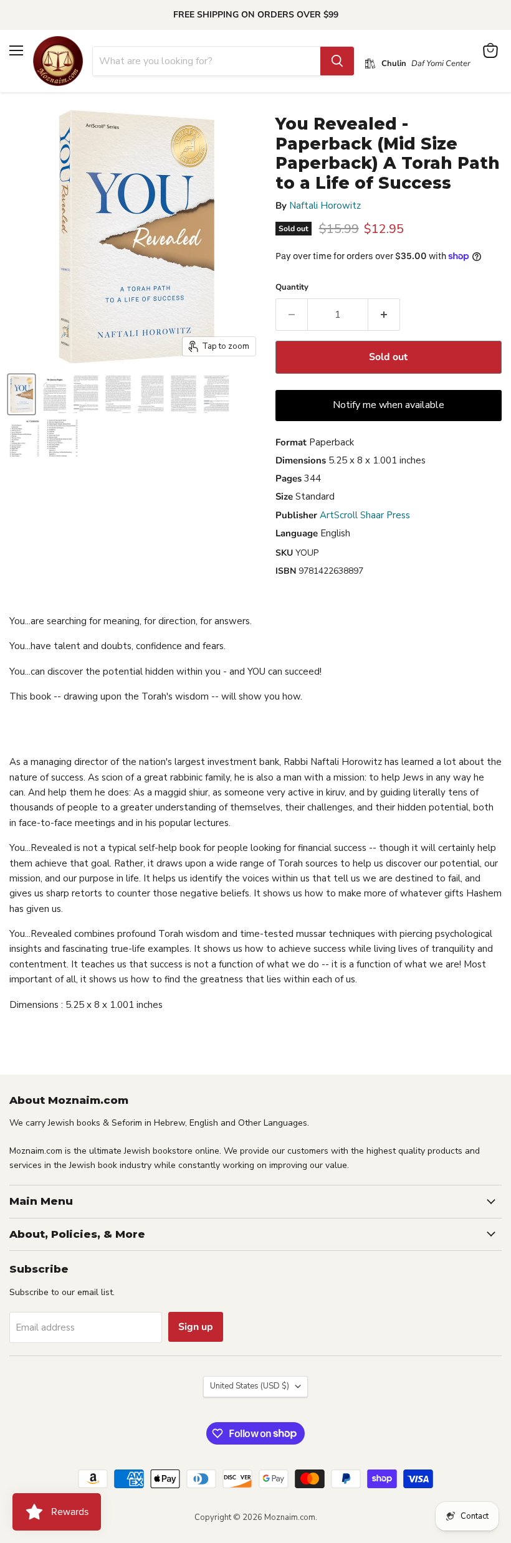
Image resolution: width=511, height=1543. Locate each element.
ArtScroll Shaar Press (365, 515)
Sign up (195, 1327)
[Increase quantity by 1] (384, 314)
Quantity (291, 287)
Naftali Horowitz (325, 205)
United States (249, 1386)
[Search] (337, 61)
